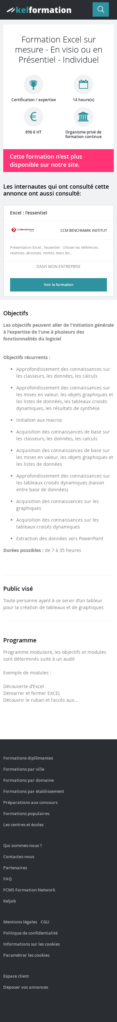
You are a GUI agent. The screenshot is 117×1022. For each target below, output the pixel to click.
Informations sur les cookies (31, 944)
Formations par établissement (33, 791)
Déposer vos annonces (25, 987)
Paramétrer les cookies (26, 955)
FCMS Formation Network (29, 890)
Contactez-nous (18, 856)
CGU (45, 922)
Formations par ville (23, 769)
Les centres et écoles (23, 824)
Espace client (16, 976)
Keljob (9, 901)
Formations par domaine (28, 780)
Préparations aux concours (30, 802)
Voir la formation (58, 284)
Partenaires (15, 868)
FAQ (7, 879)
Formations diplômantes (28, 758)
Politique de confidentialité (30, 933)
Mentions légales (20, 922)
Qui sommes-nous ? (22, 845)
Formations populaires (26, 813)
